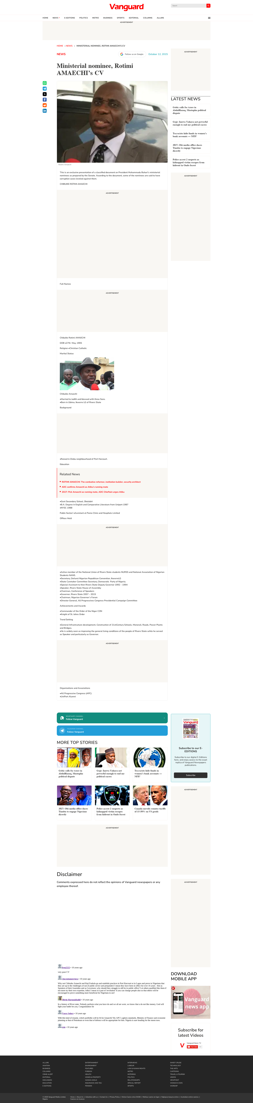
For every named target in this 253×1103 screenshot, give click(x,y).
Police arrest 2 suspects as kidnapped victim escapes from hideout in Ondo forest (188, 162)
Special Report (134, 1083)
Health (88, 1074)
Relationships (134, 1080)
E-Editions (47, 1086)
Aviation (46, 1066)
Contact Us (104, 1097)
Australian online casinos (190, 1097)
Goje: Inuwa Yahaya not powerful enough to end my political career (190, 123)
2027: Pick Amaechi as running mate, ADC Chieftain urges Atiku (93, 492)
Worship (174, 1086)
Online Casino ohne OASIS (131, 1097)
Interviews (132, 1063)
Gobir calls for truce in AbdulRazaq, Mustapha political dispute (189, 109)
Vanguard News (126, 7)
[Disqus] (112, 928)
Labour (131, 1066)
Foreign (88, 1071)
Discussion (47, 1080)
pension (88, 1086)
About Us (80, 1097)
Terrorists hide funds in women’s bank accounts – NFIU (190, 134)
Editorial (134, 18)
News (55, 18)
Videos (173, 1077)
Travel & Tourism (177, 1074)
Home (45, 18)
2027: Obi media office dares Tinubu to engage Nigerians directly (187, 147)
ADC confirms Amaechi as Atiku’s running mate (85, 487)
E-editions (69, 18)
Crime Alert (48, 1074)
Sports (120, 18)
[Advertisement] (112, 234)
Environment (90, 1066)
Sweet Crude (175, 1063)
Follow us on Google (134, 54)
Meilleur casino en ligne (151, 1097)
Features (89, 1068)
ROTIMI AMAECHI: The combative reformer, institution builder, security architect (101, 482)
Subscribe (190, 775)
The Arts (174, 1068)
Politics (83, 18)
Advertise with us (91, 1097)
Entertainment (91, 1063)
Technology (175, 1066)
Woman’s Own (176, 1083)
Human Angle (91, 1080)
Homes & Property (93, 1077)
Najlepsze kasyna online (170, 1097)
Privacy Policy (115, 1097)
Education (47, 1083)
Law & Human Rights (136, 1068)
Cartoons (174, 1071)
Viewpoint (174, 1080)
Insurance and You (93, 1083)
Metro (95, 18)
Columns (147, 18)
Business (107, 18)
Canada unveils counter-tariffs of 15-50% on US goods (150, 810)
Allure (46, 1063)
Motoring (132, 1074)
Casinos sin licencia (77, 1099)
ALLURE (160, 18)
